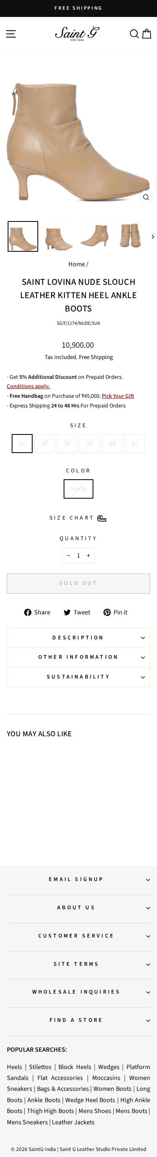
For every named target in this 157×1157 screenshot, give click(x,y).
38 (67, 444)
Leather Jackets (73, 1122)
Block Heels (74, 1066)
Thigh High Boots (50, 1110)
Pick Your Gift (118, 396)
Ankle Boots (43, 1100)
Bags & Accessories (63, 1088)
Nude (78, 489)
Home (76, 264)
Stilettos (40, 1066)
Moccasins (106, 1077)
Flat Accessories (60, 1077)
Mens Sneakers (27, 1122)
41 (134, 444)
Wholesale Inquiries (76, 992)
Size (78, 426)
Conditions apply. (28, 386)
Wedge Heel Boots (90, 1100)
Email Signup (76, 879)
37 (44, 444)
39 (89, 444)
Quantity (78, 539)
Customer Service (76, 936)
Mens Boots (131, 1110)
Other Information (78, 657)
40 (112, 444)
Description (78, 638)
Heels (14, 1066)
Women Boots (112, 1088)
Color (78, 471)
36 (22, 444)
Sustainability (78, 677)
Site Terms (77, 964)
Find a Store (76, 1020)
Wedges (109, 1066)
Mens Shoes (94, 1110)
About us (76, 908)
